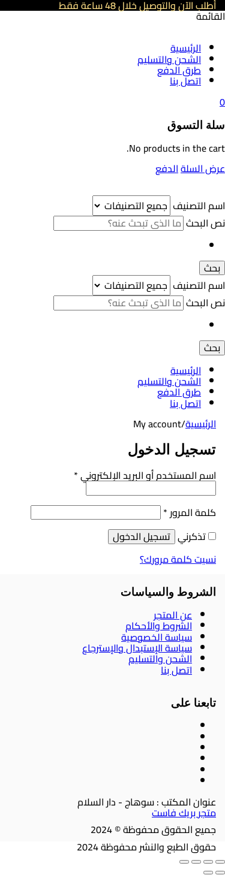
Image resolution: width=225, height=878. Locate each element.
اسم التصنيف (197, 206)
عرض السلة (203, 168)
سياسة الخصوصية (156, 637)
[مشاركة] (196, 862)
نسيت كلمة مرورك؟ (178, 559)
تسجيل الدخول (141, 536)
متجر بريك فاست (184, 813)
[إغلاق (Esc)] (184, 862)
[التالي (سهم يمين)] (208, 872)
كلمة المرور (189, 512)
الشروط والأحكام (158, 626)
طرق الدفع (179, 70)
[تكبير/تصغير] (220, 862)
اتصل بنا (185, 81)
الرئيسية (185, 48)
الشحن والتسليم (169, 59)
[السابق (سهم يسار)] (220, 872)
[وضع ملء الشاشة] (208, 862)
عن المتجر (173, 615)
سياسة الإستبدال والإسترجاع (137, 648)
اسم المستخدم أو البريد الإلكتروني (145, 475)
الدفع (166, 168)
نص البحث (204, 223)
